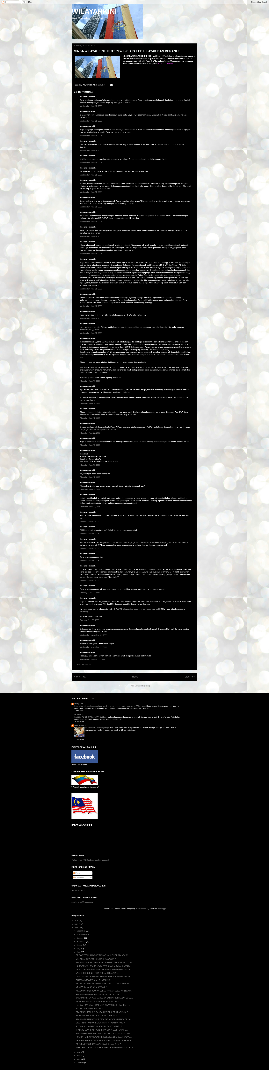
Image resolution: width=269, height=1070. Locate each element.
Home (135, 677)
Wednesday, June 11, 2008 (91, 106)
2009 (76, 924)
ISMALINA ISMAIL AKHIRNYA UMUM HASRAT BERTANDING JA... (104, 977)
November (81, 934)
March (79, 1059)
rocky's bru (79, 704)
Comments (79, 878)
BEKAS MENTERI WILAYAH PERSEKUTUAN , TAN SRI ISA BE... (103, 984)
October (80, 938)
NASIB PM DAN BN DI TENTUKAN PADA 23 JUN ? (97, 1001)
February (80, 1063)
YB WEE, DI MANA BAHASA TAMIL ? (91, 987)
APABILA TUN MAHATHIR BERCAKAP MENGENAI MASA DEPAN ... (104, 1019)
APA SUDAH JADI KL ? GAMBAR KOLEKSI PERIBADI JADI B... (103, 1012)
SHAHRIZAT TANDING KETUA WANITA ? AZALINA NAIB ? (100, 1023)
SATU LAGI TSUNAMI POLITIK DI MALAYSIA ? (96, 959)
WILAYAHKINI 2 (78, 890)
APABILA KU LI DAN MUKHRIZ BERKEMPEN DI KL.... (98, 994)
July (79, 949)
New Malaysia (80, 725)
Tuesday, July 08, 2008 (89, 620)
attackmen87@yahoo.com (82, 902)
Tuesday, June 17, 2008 (90, 593)
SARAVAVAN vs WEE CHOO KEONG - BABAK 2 (96, 1016)
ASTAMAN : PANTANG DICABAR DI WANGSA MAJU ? (99, 1026)
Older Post (190, 677)
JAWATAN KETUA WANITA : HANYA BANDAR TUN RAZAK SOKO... (104, 998)
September (81, 941)
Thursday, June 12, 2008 (90, 381)
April (79, 1056)
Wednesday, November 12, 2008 (93, 635)
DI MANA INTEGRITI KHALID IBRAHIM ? (93, 980)
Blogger (163, 909)
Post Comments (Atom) (140, 686)
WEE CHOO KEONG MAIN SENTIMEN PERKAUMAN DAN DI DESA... (105, 1048)
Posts (77, 873)
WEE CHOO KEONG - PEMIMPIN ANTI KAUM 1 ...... (98, 973)
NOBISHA (78, 715)
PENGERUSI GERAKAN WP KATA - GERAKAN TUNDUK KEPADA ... (105, 1041)
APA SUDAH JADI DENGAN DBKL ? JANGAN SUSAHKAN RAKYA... (104, 991)
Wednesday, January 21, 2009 (92, 659)
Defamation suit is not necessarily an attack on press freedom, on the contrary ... (104, 706)
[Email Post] (111, 85)
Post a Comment (84, 665)
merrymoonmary (142, 909)
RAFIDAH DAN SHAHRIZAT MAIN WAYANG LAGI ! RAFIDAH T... (103, 1005)
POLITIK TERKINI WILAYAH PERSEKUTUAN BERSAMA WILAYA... (104, 1037)
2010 (76, 921)
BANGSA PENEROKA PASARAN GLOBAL (90, 717)
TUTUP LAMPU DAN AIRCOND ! (89, 1008)
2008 (76, 928)
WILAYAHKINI (94, 11)
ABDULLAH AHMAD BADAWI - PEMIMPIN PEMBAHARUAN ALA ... (104, 970)
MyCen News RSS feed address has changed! (90, 860)
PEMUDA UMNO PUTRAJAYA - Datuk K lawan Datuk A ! (99, 1044)
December (81, 931)
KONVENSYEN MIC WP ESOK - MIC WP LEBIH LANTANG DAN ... (104, 1033)
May (79, 1052)
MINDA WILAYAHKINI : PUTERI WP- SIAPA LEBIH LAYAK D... (102, 1030)
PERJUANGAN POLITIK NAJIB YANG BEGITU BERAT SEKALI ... (103, 966)
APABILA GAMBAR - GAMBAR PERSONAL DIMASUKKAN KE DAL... (105, 962)
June (79, 952)
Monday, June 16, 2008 (89, 521)
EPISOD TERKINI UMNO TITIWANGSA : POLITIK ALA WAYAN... (103, 955)
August (80, 945)
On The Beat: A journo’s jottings (97, 728)
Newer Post (79, 677)
